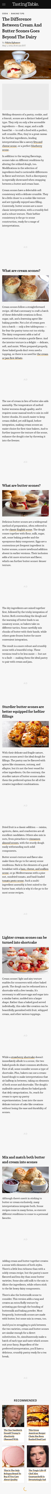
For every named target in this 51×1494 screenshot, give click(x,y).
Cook (5, 13)
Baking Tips (17, 13)
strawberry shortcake (23, 1057)
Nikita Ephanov (12, 42)
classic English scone (20, 529)
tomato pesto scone (13, 880)
